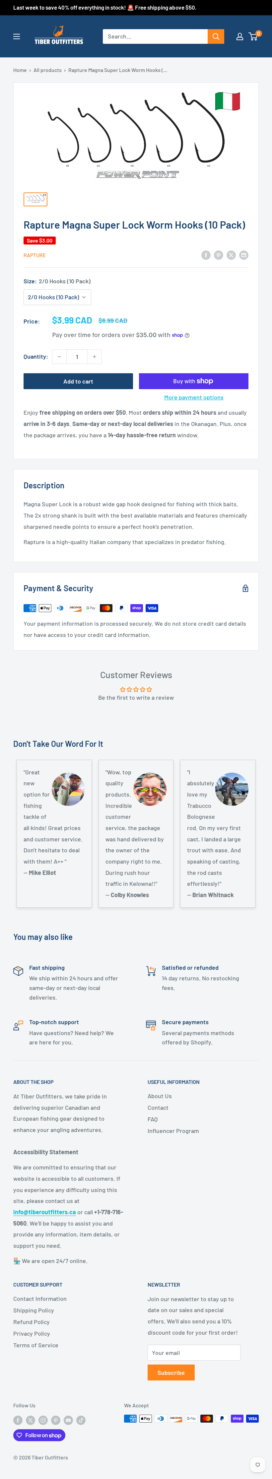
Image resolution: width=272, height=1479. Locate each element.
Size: (57, 281)
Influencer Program (173, 1130)
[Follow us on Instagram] (43, 1420)
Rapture (35, 255)
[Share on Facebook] (206, 254)
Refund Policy (31, 1321)
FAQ (153, 1119)
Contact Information (40, 1298)
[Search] (216, 36)
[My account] (240, 36)
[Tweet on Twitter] (231, 254)
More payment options (194, 397)
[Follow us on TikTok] (81, 1420)
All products (48, 70)
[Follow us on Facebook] (18, 1420)
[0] (253, 36)
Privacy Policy (31, 1333)
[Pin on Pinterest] (218, 254)
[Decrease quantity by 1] (59, 357)
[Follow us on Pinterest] (55, 1420)
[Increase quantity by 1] (95, 357)
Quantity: (36, 356)
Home (20, 70)
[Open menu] (16, 36)
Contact (158, 1107)
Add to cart (78, 381)
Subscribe (171, 1372)
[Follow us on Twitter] (30, 1420)
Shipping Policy (33, 1310)
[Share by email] (243, 254)
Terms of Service (35, 1345)
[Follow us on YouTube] (68, 1420)
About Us (160, 1095)
